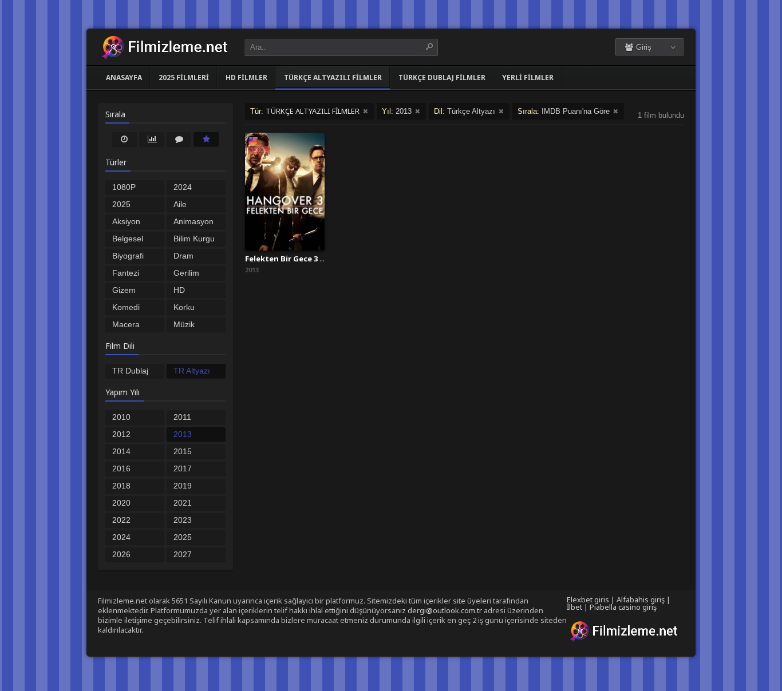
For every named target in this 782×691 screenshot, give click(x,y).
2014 (121, 451)
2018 (121, 485)
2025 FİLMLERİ (184, 77)
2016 (121, 468)
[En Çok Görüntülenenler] (151, 139)
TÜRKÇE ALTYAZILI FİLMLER (333, 77)
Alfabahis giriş (641, 599)
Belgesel (127, 238)
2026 (121, 554)
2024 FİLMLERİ (191, 188)
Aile (180, 204)
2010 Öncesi (124, 418)
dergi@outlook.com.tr (445, 610)
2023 (182, 520)
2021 (182, 502)
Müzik (184, 324)
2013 (182, 434)
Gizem (124, 290)
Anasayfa (124, 77)
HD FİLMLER (246, 77)
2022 (121, 520)
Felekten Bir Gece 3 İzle (289, 258)
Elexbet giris (588, 599)
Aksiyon (126, 221)
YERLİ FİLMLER (528, 77)
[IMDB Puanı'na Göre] (206, 139)
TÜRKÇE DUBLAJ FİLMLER (441, 77)
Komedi (126, 307)
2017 (182, 468)
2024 (121, 537)
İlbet (574, 607)
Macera (126, 324)
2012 (121, 434)
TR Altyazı (191, 370)
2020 (121, 502)
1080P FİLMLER (129, 188)
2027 (182, 554)
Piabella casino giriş (623, 607)
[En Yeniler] (124, 139)
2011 (182, 417)
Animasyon (193, 221)
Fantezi (125, 272)
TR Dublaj (130, 370)
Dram (183, 255)
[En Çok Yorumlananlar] (179, 139)
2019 (182, 485)
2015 (182, 451)
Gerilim (186, 272)
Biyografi (128, 255)
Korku (184, 307)
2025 (182, 537)
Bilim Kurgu (194, 238)
